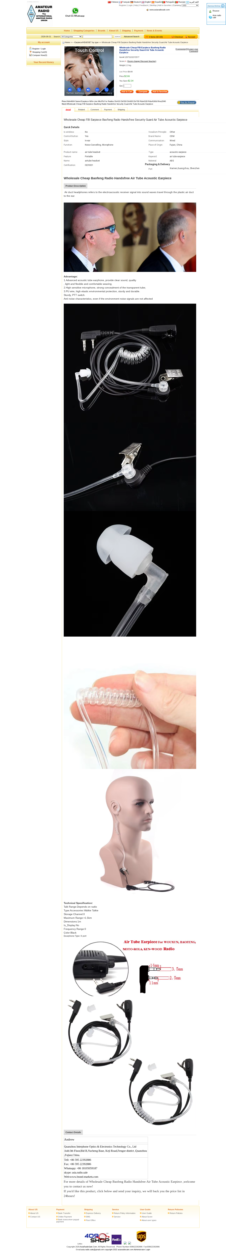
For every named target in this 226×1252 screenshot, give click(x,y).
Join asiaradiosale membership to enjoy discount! (171, 10)
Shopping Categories (83, 30)
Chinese (115, 2)
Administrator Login (142, 1249)
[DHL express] (129, 1244)
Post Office (91, 1220)
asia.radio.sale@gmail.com (93, 1249)
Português (169, 2)
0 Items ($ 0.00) (156, 37)
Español (158, 2)
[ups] (141, 1244)
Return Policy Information (124, 1213)
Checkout (178, 37)
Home (67, 30)
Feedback (143, 5)
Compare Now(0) (39, 55)
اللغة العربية (194, 2)
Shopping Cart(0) (39, 52)
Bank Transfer (64, 1213)
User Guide (145, 1209)
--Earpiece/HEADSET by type (86, 42)
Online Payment (65, 1217)
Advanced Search (131, 36)
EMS (88, 1217)
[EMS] (125, 1244)
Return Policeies (175, 1209)
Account (191, 37)
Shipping (126, 30)
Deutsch (137, 2)
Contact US (35, 1217)
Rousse (216, 11)
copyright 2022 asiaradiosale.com (119, 1249)
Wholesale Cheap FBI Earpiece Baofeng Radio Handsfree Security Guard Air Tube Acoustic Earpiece (110, 104)
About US (113, 30)
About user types (149, 1220)
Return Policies (176, 1213)
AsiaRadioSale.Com (88, 1247)
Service (115, 1209)
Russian (182, 2)
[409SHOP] (97, 1244)
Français (126, 2)
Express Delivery (93, 1213)
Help (136, 5)
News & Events (154, 30)
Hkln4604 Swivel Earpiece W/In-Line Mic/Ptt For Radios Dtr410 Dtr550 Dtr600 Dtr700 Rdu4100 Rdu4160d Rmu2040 (116, 101)
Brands (101, 30)
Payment (138, 30)
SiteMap (153, 5)
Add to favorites (164, 5)
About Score (147, 1217)
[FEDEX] (116, 1244)
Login (130, 5)
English (147, 2)
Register (122, 5)
